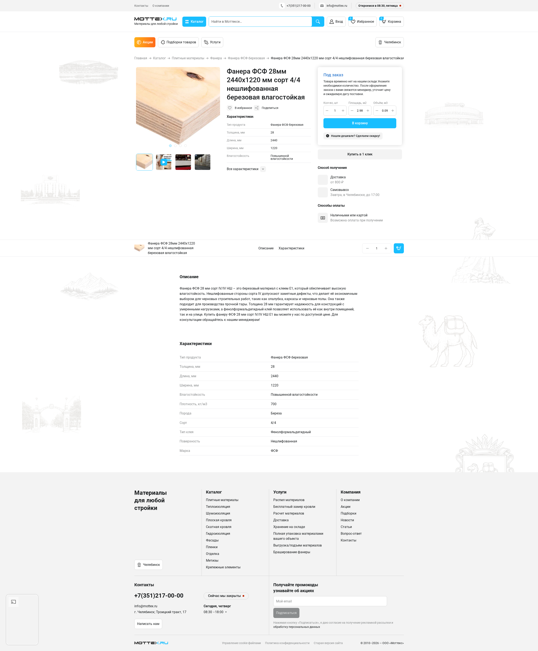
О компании (160, 5)
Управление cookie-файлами (241, 643)
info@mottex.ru (337, 5)
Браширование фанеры (291, 552)
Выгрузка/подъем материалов (297, 545)
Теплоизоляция (218, 507)
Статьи (346, 527)
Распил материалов (288, 500)
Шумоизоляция (218, 513)
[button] (144, 162)
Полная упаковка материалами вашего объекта (298, 536)
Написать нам (148, 624)
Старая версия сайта (328, 643)
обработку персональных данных (296, 627)
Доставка (281, 520)
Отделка (212, 554)
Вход (339, 22)
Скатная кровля (218, 527)
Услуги (215, 42)
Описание (266, 248)
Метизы (212, 560)
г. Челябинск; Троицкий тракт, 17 (160, 612)
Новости (347, 520)
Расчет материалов (288, 513)
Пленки (212, 547)
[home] (152, 643)
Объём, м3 (380, 103)
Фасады (212, 540)
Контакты (141, 5)
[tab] (170, 145)
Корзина (391, 20)
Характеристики (291, 248)
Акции (148, 42)
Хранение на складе (289, 527)
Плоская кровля (219, 520)
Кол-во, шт (330, 103)
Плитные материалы (222, 500)
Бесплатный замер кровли (294, 507)
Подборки (348, 513)
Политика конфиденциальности (287, 643)
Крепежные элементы (223, 567)
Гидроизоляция (218, 534)
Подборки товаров (181, 42)
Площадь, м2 (357, 103)
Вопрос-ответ (351, 534)
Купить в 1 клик (359, 154)
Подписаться (286, 613)
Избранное (362, 20)
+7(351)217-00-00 (299, 5)
